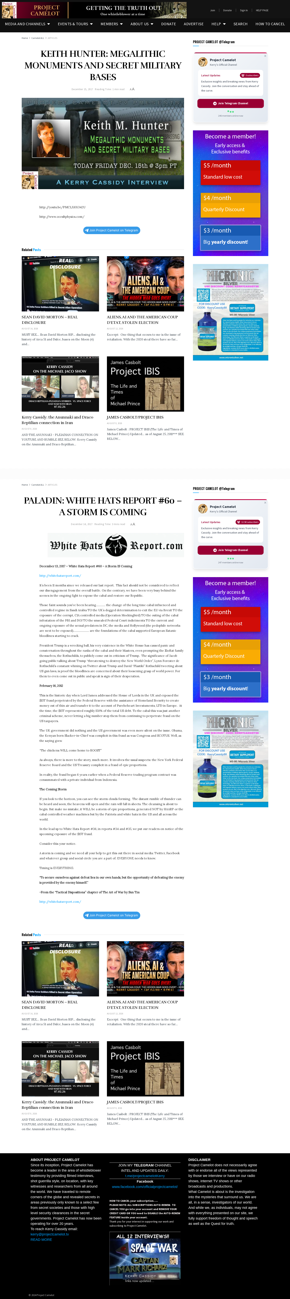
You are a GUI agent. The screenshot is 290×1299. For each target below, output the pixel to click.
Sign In (244, 10)
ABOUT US (140, 23)
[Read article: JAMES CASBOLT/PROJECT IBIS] (145, 384)
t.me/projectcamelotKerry (145, 1176)
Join (212, 10)
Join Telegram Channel (233, 103)
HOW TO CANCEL (270, 23)
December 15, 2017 (82, 89)
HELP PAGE (262, 10)
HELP (216, 23)
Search (241, 23)
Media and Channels (25, 23)
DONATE (168, 23)
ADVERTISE (194, 23)
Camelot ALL (37, 37)
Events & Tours (73, 23)
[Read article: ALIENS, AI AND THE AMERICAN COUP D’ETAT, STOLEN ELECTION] (145, 283)
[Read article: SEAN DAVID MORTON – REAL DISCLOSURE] (60, 283)
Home (25, 37)
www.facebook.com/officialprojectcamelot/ (145, 1187)
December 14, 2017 (82, 524)
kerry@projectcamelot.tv (50, 1234)
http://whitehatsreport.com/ (60, 576)
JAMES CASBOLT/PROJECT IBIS (135, 417)
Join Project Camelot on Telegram (113, 230)
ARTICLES (52, 37)
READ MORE (41, 1240)
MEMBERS (109, 23)
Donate (227, 10)
